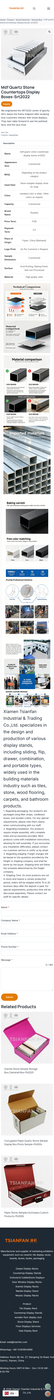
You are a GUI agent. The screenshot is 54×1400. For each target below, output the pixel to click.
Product (27, 1304)
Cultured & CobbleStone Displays (27, 1277)
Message (6, 960)
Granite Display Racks (27, 1286)
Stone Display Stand (28, 1321)
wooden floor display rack (28, 1317)
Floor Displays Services (28, 1326)
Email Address (9, 933)
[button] (49, 31)
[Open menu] (50, 8)
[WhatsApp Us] (48, 1386)
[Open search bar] (34, 8)
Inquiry (6, 104)
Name (5, 907)
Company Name (10, 920)
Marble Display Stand (27, 1291)
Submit (9, 997)
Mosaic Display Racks (27, 1295)
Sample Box (13, 135)
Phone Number (10, 946)
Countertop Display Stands (27, 1273)
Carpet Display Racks (27, 1268)
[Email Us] (48, 1394)
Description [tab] (9, 143)
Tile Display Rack (28, 1308)
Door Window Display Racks (27, 1282)
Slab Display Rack (28, 1330)
